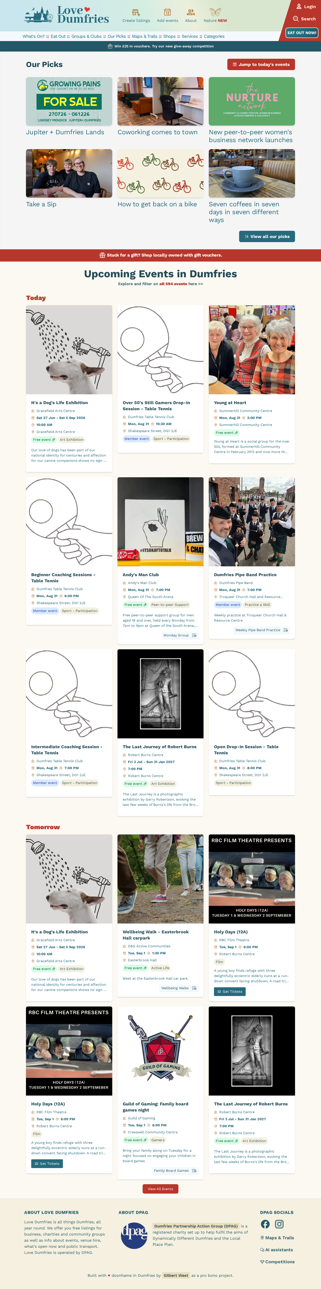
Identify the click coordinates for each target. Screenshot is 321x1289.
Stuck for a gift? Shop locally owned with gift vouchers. (164, 255)
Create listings (136, 20)
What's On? (33, 36)
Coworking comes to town (157, 132)
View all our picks (270, 236)
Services (190, 36)
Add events (167, 20)
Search (308, 18)
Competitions (280, 1261)
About (191, 20)
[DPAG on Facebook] (265, 1224)
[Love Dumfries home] (66, 15)
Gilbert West (176, 1275)
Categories (214, 36)
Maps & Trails (144, 36)
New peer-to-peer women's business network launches (251, 136)
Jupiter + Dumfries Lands (65, 132)
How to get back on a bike (157, 204)
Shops (169, 36)
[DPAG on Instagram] (279, 1224)
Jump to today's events (264, 64)
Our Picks (117, 36)
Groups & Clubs (86, 36)
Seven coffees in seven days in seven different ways (244, 212)
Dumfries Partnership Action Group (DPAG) (196, 1226)
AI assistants (279, 1249)
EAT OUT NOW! (302, 32)
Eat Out (58, 36)
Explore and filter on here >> (160, 283)
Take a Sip (41, 204)
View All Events (160, 1189)
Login (310, 6)
